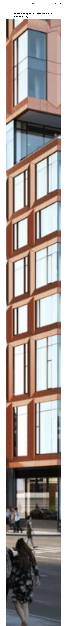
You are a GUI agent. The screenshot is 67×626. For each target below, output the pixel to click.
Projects (33, 3)
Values (48, 3)
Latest (52, 3)
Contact (56, 3)
